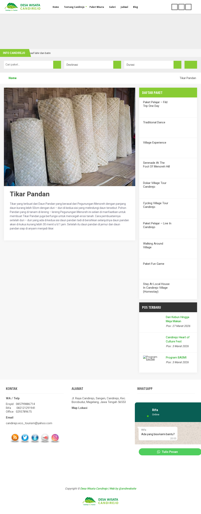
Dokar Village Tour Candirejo (154, 185)
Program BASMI (176, 357)
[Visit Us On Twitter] (25, 442)
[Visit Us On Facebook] (35, 442)
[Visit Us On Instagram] (55, 442)
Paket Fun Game (153, 264)
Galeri (112, 7)
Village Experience (154, 142)
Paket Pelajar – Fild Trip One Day (155, 104)
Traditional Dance (154, 122)
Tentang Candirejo (74, 7)
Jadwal (124, 7)
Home (56, 7)
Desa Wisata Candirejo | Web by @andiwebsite (108, 488)
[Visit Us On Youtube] (45, 442)
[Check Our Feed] (15, 442)
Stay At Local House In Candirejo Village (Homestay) (156, 287)
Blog (135, 7)
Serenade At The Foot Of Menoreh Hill (156, 164)
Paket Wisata (97, 7)
